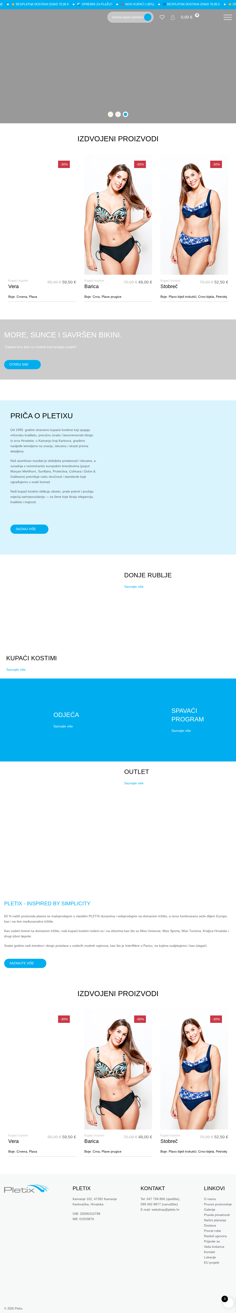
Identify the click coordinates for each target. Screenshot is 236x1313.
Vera (13, 286)
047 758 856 (156, 1199)
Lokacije (210, 1257)
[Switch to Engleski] (214, 17)
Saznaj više (26, 529)
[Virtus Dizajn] (211, 1308)
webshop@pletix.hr (166, 1209)
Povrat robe (212, 1231)
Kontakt (209, 1252)
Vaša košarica (214, 1247)
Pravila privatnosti (217, 1215)
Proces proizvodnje (218, 1204)
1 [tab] (110, 114)
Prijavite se (212, 1241)
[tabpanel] (118, 66)
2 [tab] (118, 114)
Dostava (210, 1225)
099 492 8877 (151, 1204)
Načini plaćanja (215, 1220)
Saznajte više (16, 669)
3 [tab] (125, 114)
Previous (8, 232)
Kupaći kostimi (18, 280)
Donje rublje (148, 575)
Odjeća (66, 714)
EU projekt (211, 1263)
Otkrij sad (18, 364)
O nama (210, 1199)
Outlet (136, 771)
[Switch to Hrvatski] (208, 17)
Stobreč (169, 286)
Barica (91, 286)
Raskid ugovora (215, 1236)
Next (228, 232)
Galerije (209, 1209)
